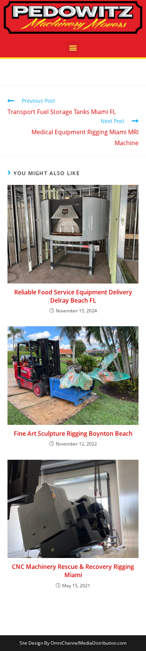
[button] (73, 47)
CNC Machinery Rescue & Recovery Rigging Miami (73, 570)
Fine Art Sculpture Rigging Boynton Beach (73, 433)
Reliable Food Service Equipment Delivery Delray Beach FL (73, 296)
